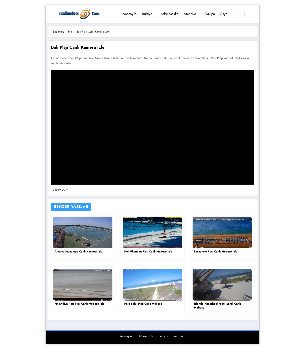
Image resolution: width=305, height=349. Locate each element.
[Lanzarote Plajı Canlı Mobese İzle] (222, 232)
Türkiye (147, 13)
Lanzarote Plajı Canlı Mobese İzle (215, 252)
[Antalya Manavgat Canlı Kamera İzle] (82, 232)
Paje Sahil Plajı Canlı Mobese (143, 304)
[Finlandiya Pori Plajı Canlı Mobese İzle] (82, 284)
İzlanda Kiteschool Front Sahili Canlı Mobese (217, 306)
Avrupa (209, 13)
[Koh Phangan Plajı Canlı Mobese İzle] (152, 232)
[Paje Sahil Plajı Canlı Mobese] (152, 284)
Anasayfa (129, 13)
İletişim (163, 336)
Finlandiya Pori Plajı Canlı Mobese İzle (79, 304)
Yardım (178, 336)
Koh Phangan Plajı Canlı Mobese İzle (148, 252)
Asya (223, 13)
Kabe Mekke (169, 13)
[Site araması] (241, 14)
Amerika (190, 13)
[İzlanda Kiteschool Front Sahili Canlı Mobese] (222, 284)
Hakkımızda (145, 336)
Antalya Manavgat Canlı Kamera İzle (78, 252)
